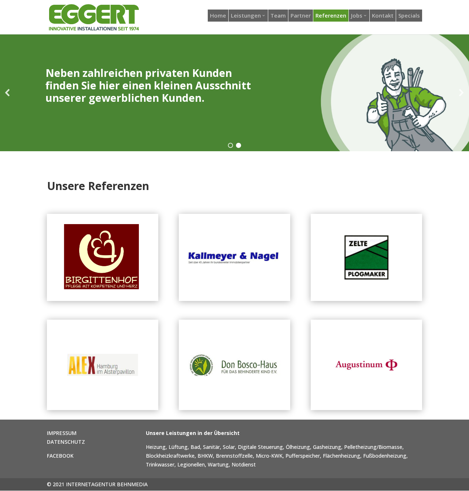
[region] (234, 92)
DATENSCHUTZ (66, 441)
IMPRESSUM (62, 432)
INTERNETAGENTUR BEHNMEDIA (107, 484)
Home (218, 15)
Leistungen (246, 15)
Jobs (356, 15)
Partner (301, 15)
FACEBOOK (60, 455)
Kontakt (383, 15)
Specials (409, 15)
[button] (8, 92)
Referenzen (330, 15)
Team (278, 15)
